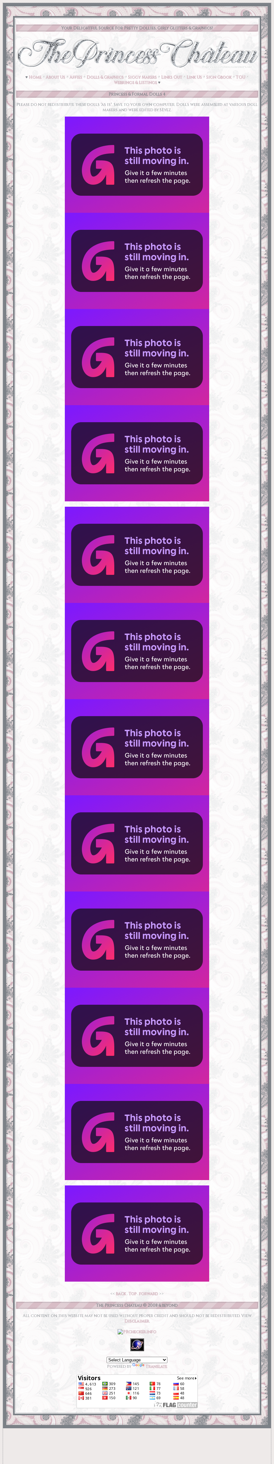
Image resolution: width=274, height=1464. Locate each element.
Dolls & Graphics (105, 77)
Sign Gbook (219, 77)
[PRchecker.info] (137, 1331)
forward (148, 1293)
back (121, 1293)
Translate (156, 1366)
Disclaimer (136, 1321)
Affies (76, 77)
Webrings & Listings (135, 82)
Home (35, 77)
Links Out (171, 77)
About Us (55, 77)
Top (132, 1293)
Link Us (194, 77)
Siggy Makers (142, 77)
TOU (240, 77)
